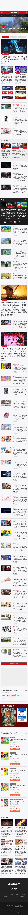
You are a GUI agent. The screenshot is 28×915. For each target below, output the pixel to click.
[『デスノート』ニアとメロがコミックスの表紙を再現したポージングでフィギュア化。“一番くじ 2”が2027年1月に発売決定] (6, 523)
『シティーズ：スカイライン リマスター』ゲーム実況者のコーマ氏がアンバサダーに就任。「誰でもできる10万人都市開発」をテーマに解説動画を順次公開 (20, 641)
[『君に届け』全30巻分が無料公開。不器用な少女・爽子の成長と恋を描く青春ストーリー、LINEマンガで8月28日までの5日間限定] (6, 498)
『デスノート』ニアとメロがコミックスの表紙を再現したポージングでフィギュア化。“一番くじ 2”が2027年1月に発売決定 (20, 524)
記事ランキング (22, 36)
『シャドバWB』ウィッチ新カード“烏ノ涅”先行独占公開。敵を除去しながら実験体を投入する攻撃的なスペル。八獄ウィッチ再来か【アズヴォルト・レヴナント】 (20, 594)
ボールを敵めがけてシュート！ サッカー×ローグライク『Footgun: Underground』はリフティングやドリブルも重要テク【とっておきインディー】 (14, 59)
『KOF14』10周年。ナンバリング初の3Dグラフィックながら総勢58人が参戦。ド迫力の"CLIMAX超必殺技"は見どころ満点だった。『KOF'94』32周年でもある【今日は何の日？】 (20, 177)
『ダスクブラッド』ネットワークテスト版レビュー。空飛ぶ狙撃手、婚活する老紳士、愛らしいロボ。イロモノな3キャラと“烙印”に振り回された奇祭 (7, 831)
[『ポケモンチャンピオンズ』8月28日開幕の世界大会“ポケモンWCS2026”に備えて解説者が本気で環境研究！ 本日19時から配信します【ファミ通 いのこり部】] (6, 366)
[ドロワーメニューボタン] (1, 12)
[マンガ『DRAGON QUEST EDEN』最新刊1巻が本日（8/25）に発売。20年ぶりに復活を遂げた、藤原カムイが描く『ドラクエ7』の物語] (6, 119)
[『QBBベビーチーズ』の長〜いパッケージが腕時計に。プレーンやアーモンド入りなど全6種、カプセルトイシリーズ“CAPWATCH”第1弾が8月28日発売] (6, 580)
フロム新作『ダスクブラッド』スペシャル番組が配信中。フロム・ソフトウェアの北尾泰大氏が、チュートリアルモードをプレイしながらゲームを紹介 (5, 154)
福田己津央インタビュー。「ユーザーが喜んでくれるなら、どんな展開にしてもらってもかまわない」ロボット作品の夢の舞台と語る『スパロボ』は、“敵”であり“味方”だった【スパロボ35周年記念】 (16, 154)
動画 (2, 200)
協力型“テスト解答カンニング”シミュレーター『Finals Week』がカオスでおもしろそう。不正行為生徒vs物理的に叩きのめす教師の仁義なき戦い (20, 380)
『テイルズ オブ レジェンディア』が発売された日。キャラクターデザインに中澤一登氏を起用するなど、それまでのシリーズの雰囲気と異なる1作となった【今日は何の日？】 (20, 108)
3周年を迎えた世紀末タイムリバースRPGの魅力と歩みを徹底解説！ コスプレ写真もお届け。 (20, 278)
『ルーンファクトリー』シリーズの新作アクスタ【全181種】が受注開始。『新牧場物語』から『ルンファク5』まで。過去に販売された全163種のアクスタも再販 (20, 547)
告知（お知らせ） (16, 364)
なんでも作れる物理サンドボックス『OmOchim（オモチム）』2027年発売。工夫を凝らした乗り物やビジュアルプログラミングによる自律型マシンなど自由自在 (20, 253)
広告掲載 (22, 896)
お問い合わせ (6, 894)
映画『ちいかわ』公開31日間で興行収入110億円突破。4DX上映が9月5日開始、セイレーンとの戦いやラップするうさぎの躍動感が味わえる (20, 452)
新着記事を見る (14, 664)
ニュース (4, 26)
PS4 (21, 695)
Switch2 (5, 16)
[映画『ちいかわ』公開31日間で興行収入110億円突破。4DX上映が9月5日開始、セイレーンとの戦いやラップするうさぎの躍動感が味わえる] (6, 450)
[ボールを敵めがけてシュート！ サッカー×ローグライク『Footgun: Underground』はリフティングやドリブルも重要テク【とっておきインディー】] (14, 46)
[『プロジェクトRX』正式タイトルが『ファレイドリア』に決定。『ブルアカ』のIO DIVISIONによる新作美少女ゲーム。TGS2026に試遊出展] (6, 486)
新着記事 (13, 36)
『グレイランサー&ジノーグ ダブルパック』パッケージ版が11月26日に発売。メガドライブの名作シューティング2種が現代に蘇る (14, 354)
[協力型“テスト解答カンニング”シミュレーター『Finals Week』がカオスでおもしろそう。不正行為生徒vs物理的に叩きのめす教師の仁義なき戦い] (6, 378)
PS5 (12, 16)
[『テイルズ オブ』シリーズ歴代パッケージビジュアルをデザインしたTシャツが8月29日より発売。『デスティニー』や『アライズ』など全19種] (6, 604)
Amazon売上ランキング (9, 733)
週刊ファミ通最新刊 (7, 706)
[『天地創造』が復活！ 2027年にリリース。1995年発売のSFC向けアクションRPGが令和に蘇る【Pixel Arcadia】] (14, 25)
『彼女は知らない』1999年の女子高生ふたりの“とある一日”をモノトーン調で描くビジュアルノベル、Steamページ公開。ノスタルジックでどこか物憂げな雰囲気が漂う (20, 618)
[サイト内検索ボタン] (26, 12)
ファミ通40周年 (18, 437)
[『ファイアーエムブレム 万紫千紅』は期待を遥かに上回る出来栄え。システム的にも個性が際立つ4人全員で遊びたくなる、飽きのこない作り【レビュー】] (7, 861)
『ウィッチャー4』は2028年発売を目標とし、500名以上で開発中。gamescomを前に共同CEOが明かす (20, 166)
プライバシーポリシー (15, 894)
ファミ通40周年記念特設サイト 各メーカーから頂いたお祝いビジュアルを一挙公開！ (20, 440)
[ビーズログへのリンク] (19, 906)
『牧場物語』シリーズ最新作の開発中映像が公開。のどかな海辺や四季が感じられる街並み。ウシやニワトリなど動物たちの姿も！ (20, 231)
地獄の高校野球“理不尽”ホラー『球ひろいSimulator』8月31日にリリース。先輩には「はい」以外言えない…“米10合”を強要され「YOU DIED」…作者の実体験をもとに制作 (14, 308)
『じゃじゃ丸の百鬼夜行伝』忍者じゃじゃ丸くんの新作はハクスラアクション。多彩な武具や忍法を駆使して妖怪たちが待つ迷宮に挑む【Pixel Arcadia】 (20, 78)
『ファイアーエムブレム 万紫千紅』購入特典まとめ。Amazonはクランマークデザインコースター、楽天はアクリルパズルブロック (6, 850)
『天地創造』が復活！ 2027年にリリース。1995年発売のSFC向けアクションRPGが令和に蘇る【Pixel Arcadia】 (13, 29)
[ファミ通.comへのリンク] (14, 12)
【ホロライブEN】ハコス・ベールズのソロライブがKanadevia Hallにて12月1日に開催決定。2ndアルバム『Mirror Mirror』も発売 (20, 416)
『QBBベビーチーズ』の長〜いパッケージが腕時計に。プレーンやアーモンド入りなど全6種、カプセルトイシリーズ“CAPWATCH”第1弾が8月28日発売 (20, 582)
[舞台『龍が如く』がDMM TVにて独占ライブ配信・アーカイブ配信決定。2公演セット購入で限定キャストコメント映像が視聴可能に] (6, 568)
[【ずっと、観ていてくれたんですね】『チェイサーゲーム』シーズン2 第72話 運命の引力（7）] (6, 629)
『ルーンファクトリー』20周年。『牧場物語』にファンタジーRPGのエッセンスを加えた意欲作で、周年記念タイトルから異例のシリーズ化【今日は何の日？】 (20, 653)
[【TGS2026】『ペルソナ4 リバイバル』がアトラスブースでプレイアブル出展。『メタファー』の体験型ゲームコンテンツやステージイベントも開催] (6, 533)
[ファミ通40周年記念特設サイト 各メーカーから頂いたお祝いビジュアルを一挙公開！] (6, 439)
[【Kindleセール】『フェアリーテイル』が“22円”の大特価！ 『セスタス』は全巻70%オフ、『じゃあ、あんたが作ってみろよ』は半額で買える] (21, 842)
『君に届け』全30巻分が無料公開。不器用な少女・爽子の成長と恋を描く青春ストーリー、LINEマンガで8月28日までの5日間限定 (20, 500)
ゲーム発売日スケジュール (9, 690)
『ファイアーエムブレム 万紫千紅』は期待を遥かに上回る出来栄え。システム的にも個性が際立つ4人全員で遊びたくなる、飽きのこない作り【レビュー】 (7, 869)
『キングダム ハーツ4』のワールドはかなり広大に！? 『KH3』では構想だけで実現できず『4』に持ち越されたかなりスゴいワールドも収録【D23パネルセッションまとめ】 (21, 831)
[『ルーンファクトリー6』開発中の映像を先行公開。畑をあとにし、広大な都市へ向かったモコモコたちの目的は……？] (6, 241)
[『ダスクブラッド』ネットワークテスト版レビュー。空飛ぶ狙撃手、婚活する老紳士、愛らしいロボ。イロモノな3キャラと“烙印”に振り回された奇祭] (7, 822)
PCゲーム (16, 16)
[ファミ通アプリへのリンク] (10, 906)
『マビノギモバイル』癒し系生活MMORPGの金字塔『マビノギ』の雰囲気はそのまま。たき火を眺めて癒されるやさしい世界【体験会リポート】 (20, 265)
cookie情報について (14, 896)
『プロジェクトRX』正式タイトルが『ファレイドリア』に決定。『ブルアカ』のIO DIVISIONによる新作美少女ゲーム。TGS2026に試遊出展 (20, 488)
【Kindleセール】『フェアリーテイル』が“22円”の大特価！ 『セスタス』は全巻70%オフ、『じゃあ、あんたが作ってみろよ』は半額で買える (20, 850)
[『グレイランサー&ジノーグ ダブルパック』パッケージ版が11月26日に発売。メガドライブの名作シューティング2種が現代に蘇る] (14, 339)
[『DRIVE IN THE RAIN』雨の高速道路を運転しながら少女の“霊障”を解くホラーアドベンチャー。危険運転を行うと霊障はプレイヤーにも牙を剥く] (6, 510)
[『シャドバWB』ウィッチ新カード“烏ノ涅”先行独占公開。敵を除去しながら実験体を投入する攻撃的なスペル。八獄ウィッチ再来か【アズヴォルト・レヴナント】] (6, 592)
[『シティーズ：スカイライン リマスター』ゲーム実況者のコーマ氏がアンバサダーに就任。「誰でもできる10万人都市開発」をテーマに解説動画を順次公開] (6, 639)
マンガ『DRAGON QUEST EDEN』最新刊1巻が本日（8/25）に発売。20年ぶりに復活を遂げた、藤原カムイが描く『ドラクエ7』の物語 (20, 120)
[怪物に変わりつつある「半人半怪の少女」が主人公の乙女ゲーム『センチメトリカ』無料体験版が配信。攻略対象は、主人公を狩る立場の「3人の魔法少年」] (6, 403)
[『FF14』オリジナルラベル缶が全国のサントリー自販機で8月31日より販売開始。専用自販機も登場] (6, 557)
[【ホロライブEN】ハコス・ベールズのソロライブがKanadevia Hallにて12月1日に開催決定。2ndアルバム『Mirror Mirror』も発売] (6, 415)
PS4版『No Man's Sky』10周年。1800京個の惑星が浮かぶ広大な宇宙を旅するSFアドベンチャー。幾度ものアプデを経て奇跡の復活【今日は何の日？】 (20, 189)
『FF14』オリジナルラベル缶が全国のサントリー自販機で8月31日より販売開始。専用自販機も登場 (20, 559)
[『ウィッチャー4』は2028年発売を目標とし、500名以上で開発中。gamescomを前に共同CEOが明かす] (6, 165)
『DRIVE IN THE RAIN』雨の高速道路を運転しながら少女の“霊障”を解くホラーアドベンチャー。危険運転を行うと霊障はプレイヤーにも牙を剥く (20, 512)
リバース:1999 (17, 273)
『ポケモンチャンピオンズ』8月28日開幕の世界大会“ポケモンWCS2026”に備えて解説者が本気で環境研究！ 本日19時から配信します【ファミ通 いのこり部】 (20, 368)
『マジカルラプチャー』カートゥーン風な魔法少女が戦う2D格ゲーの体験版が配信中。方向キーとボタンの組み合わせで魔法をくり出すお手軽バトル (20, 428)
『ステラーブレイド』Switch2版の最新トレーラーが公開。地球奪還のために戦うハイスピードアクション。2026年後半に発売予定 (20, 476)
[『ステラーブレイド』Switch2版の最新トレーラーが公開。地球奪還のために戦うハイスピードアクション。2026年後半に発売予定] (6, 474)
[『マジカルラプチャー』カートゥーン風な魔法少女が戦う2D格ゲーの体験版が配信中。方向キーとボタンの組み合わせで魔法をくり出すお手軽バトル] (6, 427)
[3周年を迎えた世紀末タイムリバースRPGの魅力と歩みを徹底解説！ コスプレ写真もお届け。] (6, 276)
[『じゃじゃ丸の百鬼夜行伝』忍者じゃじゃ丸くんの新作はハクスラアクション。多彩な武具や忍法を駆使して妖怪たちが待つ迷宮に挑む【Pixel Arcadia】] (21, 69)
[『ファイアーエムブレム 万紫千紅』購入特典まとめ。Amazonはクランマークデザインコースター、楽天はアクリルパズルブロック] (7, 842)
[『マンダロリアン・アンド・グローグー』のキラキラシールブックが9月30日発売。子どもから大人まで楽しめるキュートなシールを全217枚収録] (6, 462)
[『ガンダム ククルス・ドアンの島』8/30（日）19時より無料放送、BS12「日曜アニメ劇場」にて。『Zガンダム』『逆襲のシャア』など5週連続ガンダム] (6, 322)
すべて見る (25, 199)
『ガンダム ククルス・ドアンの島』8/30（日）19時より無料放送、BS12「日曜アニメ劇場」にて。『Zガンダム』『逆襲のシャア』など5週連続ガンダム (20, 324)
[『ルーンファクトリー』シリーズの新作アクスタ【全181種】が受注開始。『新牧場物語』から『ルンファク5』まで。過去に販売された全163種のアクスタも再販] (6, 545)
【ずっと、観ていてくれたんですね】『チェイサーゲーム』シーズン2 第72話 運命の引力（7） (20, 630)
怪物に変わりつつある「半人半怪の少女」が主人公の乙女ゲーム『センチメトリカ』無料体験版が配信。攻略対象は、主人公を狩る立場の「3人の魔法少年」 (20, 404)
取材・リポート (16, 261)
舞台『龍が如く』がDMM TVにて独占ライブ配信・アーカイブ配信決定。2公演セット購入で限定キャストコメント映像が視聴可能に (20, 570)
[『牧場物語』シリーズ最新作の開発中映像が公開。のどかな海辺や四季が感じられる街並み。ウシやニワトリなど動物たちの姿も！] (6, 229)
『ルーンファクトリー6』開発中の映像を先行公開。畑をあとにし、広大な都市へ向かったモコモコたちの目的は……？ (20, 242)
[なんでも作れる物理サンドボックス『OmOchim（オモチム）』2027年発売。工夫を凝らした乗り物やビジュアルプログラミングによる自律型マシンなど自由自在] (6, 252)
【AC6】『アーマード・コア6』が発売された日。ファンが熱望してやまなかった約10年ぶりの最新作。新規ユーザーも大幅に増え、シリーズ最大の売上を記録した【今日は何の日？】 (7, 78)
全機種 (3, 695)
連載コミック (15, 626)
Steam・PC (4, 698)
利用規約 (23, 894)
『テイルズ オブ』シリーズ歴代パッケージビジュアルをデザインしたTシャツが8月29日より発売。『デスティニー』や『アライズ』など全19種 (20, 606)
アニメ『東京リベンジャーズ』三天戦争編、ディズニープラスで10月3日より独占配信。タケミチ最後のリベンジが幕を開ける (20, 392)
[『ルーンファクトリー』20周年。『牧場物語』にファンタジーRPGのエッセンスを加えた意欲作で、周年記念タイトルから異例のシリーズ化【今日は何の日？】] (6, 652)
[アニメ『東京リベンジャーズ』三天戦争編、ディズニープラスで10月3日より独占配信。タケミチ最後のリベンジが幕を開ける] (6, 391)
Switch (9, 16)
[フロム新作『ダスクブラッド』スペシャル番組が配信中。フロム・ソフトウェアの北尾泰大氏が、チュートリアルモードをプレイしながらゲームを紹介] (6, 145)
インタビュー (15, 148)
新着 (2, 16)
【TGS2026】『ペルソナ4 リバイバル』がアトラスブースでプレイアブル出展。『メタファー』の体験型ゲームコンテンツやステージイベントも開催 (20, 535)
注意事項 (6, 896)
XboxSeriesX (12, 698)
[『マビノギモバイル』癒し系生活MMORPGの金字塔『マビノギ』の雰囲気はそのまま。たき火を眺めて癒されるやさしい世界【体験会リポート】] (6, 264)
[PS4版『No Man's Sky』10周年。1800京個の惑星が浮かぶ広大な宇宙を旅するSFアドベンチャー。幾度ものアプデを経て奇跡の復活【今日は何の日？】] (6, 187)
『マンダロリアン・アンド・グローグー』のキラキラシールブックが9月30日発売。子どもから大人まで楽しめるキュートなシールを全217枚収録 (20, 464)
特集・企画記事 (5, 53)
